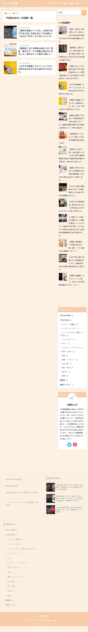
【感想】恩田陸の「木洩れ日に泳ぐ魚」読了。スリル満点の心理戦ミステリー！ (71, 246)
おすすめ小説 (51, 3)
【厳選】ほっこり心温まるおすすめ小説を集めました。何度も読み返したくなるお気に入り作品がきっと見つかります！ (72, 72)
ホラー (65, 343)
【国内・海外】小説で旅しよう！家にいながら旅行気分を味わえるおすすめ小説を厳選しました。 (72, 35)
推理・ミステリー (70, 360)
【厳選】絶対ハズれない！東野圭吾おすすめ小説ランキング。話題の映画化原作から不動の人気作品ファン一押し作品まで (72, 121)
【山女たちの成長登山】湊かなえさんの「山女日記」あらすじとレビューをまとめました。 (71, 206)
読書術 (71, 3)
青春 (65, 376)
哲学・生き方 (68, 351)
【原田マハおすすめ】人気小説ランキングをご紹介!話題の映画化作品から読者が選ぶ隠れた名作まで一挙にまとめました (72, 155)
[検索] (83, 12)
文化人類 (66, 364)
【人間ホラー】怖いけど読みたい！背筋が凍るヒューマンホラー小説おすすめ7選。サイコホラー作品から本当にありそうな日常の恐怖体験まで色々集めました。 (72, 226)
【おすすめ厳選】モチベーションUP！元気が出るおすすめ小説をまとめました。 (71, 89)
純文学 (65, 372)
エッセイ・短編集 (69, 324)
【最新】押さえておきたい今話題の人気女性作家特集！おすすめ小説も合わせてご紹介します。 (71, 174)
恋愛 (65, 355)
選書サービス (80, 3)
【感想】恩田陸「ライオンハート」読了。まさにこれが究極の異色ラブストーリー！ (71, 280)
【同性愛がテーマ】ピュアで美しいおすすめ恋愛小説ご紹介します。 (71, 138)
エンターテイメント (70, 328)
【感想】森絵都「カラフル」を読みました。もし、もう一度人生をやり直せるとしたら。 (71, 104)
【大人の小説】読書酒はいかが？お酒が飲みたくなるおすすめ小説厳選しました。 (71, 191)
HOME (45, 616)
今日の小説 (62, 3)
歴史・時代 (67, 368)
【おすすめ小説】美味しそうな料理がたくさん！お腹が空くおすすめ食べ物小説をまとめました (72, 263)
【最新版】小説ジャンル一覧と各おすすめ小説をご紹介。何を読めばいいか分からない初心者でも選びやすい (72, 53)
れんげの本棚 (10, 3)
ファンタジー (68, 339)
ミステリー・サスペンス (72, 347)
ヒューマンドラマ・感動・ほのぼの (72, 334)
